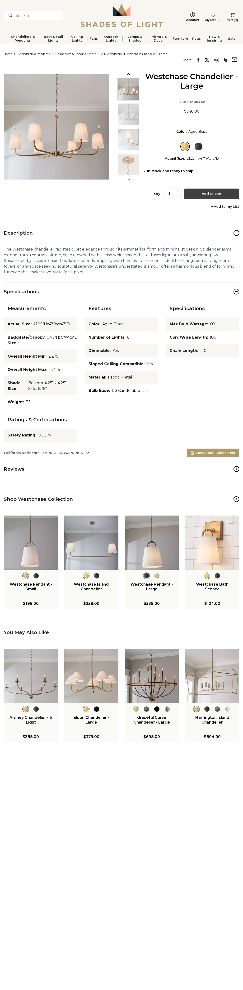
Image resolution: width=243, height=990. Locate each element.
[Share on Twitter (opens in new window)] (207, 59)
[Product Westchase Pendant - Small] (31, 543)
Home (8, 54)
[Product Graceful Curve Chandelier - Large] (152, 676)
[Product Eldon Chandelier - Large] (91, 676)
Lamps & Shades (135, 38)
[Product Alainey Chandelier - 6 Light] (31, 676)
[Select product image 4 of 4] (128, 164)
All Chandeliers (111, 54)
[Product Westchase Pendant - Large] (152, 543)
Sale (231, 38)
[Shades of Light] (121, 15)
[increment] (177, 191)
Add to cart (212, 194)
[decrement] (177, 196)
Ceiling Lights (77, 38)
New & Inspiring (214, 38)
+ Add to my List (225, 207)
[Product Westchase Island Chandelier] (91, 543)
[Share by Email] (234, 59)
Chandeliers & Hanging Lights (75, 54)
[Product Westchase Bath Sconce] (212, 543)
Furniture (180, 38)
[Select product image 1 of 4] (128, 89)
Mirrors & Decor (159, 38)
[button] (56, 127)
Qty (157, 194)
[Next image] (98, 126)
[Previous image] (14, 126)
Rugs (196, 38)
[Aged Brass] (185, 146)
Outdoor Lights (111, 38)
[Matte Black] (198, 146)
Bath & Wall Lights (53, 38)
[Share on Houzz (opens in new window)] (225, 60)
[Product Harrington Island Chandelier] (212, 676)
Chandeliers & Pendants (23, 38)
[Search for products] (11, 15)
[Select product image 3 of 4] (128, 139)
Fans (94, 38)
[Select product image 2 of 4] (128, 114)
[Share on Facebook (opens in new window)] (198, 60)
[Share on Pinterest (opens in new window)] (216, 60)
